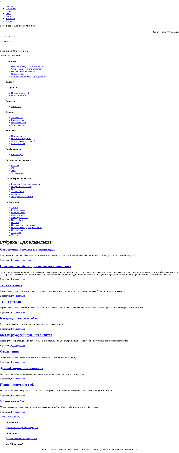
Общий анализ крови (21, 186)
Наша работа (17, 220)
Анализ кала (17, 194)
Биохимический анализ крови (25, 184)
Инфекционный (19, 95)
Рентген (15, 165)
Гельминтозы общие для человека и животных (35, 266)
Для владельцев (18, 215)
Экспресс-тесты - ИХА (22, 196)
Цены (8, 13)
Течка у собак (10, 302)
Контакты (10, 21)
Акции (14, 207)
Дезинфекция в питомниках (21, 368)
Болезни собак (18, 212)
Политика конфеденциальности (26, 227)
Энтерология (17, 125)
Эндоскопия (17, 173)
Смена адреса (17, 74)
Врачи (8, 16)
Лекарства (16, 106)
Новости (15, 222)
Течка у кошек (11, 285)
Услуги (9, 11)
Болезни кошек (18, 210)
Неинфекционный (20, 93)
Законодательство (19, 217)
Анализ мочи (17, 191)
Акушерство (17, 117)
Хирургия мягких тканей (23, 141)
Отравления (9, 351)
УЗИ (13, 168)
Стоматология (18, 143)
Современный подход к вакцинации (28, 76)
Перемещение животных (23, 225)
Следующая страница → (11, 416)
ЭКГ (13, 170)
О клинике (11, 8)
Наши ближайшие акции (23, 71)
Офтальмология (18, 122)
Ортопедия (16, 136)
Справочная (17, 230)
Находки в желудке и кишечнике (27, 66)
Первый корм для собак (18, 384)
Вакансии (10, 18)
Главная (9, 6)
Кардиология (17, 120)
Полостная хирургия (21, 138)
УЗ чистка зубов (12, 401)
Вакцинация (17, 154)
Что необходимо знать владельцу (27, 69)
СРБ (13, 189)
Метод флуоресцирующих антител (26, 335)
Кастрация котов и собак (19, 318)
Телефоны (16, 232)
